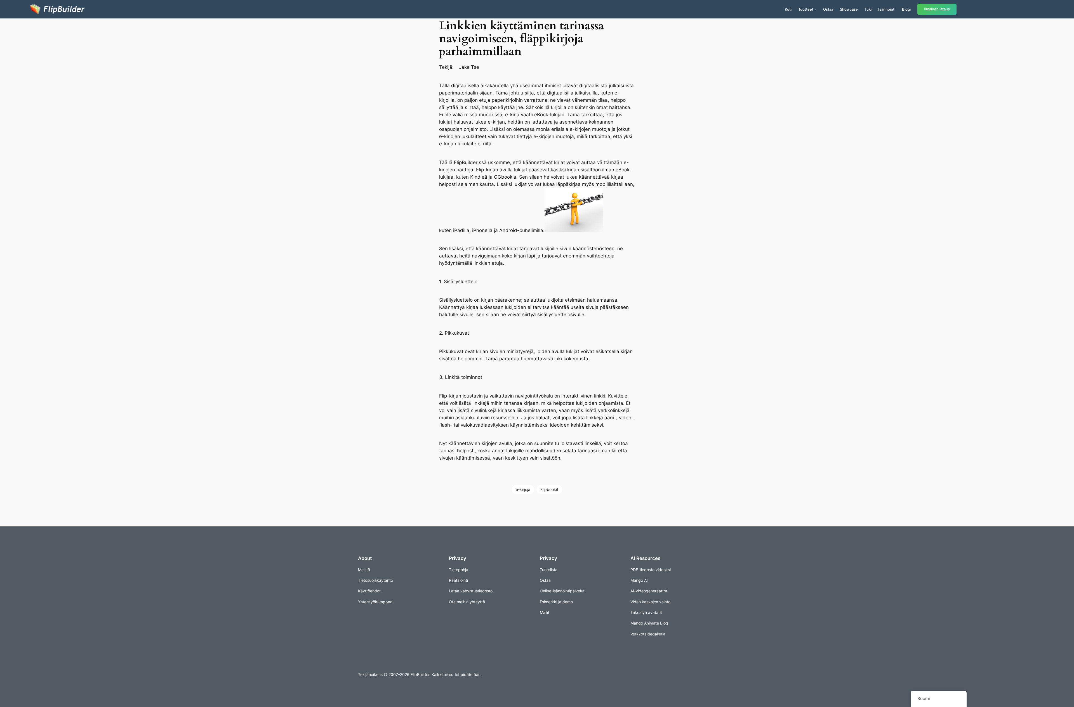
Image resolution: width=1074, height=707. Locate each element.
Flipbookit (549, 489)
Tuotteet (805, 9)
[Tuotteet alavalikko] (815, 9)
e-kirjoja (523, 489)
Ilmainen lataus (937, 9)
